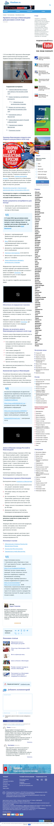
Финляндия (38, 325)
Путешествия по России (42, 439)
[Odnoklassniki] (21, 630)
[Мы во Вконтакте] (38, 780)
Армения (37, 202)
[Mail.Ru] (24, 630)
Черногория (38, 330)
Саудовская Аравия (40, 297)
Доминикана (38, 228)
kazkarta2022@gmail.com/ (12, 418)
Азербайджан (39, 197)
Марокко (37, 275)
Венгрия (37, 214)
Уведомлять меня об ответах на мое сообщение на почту (17, 716)
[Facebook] (21, 633)
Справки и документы (41, 401)
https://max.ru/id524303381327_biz (14, 403)
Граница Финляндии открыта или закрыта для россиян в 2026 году (18, 91)
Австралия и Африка (41, 452)
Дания (36, 226)
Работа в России (40, 399)
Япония (37, 345)
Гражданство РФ (40, 381)
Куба (36, 261)
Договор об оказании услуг (26, 785)
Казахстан (38, 247)
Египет (37, 230)
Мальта (37, 273)
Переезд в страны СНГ (41, 469)
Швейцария (38, 335)
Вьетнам (37, 218)
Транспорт (38, 481)
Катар (36, 252)
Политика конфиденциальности (24, 783)
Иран (36, 238)
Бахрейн (37, 204)
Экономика (39, 486)
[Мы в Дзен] (46, 780)
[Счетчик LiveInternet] (3, 821)
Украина (37, 321)
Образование (39, 465)
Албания (37, 199)
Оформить (5, 11)
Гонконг (37, 221)
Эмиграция (39, 449)
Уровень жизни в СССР (41, 483)
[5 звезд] (20, 623)
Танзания (37, 313)
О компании (29, 11)
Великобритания (39, 213)
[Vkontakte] (15, 630)
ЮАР (36, 342)
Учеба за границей (40, 485)
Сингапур (37, 302)
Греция (37, 223)
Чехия (36, 332)
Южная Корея (39, 344)
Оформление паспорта (41, 386)
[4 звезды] (19, 623)
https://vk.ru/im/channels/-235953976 (15, 411)
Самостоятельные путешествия (41, 407)
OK (29, 824)
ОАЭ (36, 288)
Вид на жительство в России (43, 379)
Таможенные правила (41, 402)
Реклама (5, 786)
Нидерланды (38, 283)
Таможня (38, 443)
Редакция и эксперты (8, 781)
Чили (36, 333)
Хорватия (37, 328)
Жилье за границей (40, 419)
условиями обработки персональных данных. (15, 724)
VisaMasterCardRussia (11, 400)
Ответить (29, 742)
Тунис (36, 314)
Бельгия (37, 207)
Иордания (37, 237)
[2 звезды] (16, 623)
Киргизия (37, 256)
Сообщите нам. (25, 684)
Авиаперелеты (39, 411)
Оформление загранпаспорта (43, 423)
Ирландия (37, 240)
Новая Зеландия (39, 285)
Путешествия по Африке (42, 437)
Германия (37, 219)
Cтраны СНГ (39, 353)
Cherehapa (24, 322)
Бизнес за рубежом (40, 454)
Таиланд (37, 311)
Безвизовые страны (41, 358)
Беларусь (37, 206)
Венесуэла (38, 216)
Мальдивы (38, 271)
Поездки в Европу (40, 424)
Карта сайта (6, 788)
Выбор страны (39, 456)
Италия (37, 245)
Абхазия (37, 192)
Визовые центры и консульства (40, 361)
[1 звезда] (15, 623)
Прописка (38, 397)
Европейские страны (41, 367)
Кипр (36, 254)
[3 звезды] (17, 623)
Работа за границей (41, 477)
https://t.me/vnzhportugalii (12, 585)
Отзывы (43, 11)
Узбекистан (38, 320)
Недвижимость (39, 463)
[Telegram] (27, 630)
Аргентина (38, 200)
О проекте (5, 779)
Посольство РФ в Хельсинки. (14, 549)
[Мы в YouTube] (42, 780)
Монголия (37, 282)
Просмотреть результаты (42, 184)
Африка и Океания (40, 357)
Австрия (37, 195)
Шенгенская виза (40, 373)
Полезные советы (40, 432)
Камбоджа (38, 249)
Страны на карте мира (41, 441)
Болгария (37, 209)
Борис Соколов (15, 606)
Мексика (37, 276)
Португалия (38, 292)
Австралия (38, 194)
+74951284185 (39, 800)
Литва (36, 266)
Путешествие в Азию (41, 435)
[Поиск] (50, 5)
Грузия (37, 225)
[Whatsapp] (18, 633)
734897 (12, 804)
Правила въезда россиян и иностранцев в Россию (42, 394)
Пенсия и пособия (40, 388)
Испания (37, 244)
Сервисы (18, 11)
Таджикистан (38, 309)
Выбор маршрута (40, 415)
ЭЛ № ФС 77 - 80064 (22, 805)
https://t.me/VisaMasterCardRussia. (14, 568)
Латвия (37, 263)
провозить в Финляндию (24, 481)
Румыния (37, 295)
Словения (37, 306)
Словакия (37, 304)
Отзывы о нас (6, 784)
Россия (37, 294)
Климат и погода (40, 421)
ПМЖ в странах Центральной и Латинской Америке (42, 474)
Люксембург (38, 268)
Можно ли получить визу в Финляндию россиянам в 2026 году (17, 109)
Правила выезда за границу (43, 433)
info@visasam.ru (42, 808)
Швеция (37, 337)
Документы (39, 365)
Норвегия (37, 287)
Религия (38, 479)
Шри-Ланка (38, 339)
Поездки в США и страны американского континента (43, 427)
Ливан (36, 264)
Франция (37, 326)
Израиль (37, 232)
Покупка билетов (40, 430)
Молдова (37, 278)
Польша (37, 290)
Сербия (37, 301)
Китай (36, 257)
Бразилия (37, 211)
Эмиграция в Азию (40, 488)
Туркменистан (39, 316)
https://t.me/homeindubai (11, 582)
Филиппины (38, 323)
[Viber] (15, 633)
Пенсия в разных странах (42, 467)
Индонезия (38, 235)
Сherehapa (17, 272)
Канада (37, 251)
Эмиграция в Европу (41, 490)
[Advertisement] (22, 39)
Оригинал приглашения (12, 253)
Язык (37, 445)
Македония (38, 269)
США (36, 307)
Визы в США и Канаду (41, 364)
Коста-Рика (38, 259)
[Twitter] (18, 630)
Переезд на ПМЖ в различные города (40, 391)
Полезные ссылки (14, 130)
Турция (37, 318)
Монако (37, 280)
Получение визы (41, 350)
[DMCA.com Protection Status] (45, 821)
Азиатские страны (40, 355)
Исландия (37, 242)
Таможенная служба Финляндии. (15, 551)
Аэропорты (38, 413)
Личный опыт (39, 458)
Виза (6, 241)
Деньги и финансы (40, 417)
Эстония (37, 340)
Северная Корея (39, 299)
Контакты (5, 783)
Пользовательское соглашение (24, 780)
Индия (36, 233)
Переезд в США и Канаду (42, 470)
